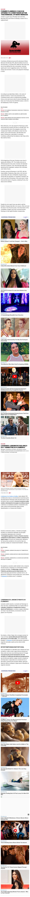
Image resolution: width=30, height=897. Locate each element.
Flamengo (4, 576)
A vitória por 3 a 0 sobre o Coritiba (9, 496)
